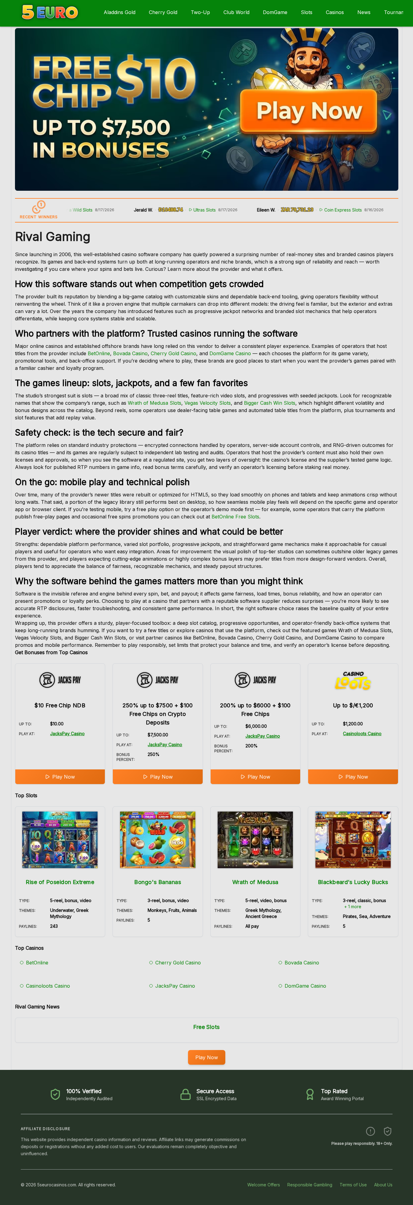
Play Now (63, 777)
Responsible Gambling (309, 1184)
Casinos (335, 12)
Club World (236, 12)
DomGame (275, 12)
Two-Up (200, 12)
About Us (383, 1184)
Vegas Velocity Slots (207, 403)
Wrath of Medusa (255, 882)
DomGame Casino (230, 353)
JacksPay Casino (67, 733)
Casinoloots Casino (362, 733)
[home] (50, 22)
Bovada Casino (130, 353)
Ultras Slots (192, 209)
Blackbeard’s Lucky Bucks (353, 882)
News (364, 12)
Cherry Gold (163, 12)
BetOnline (99, 353)
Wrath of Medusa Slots (154, 403)
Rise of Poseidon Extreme (60, 882)
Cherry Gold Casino (173, 353)
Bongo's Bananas (157, 882)
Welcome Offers (263, 1184)
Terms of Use (353, 1184)
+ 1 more (352, 906)
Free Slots (206, 1027)
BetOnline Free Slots (235, 517)
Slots (306, 12)
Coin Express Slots (330, 209)
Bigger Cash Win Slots (269, 403)
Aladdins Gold (119, 12)
